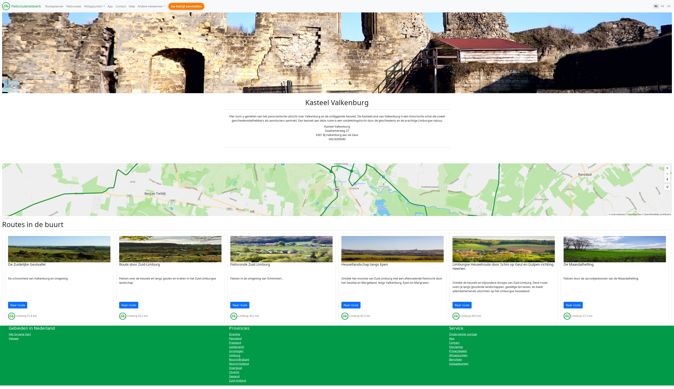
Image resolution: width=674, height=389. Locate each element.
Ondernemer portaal (463, 334)
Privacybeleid (458, 351)
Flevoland (235, 338)
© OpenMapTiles (633, 214)
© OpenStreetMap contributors (656, 214)
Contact (454, 343)
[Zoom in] (667, 168)
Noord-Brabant (239, 359)
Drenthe (234, 334)
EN (662, 6)
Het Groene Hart (20, 334)
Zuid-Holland (237, 381)
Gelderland (236, 347)
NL (656, 6)
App (451, 338)
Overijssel (235, 368)
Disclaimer (456, 347)
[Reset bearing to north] (667, 179)
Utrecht (234, 372)
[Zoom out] (667, 174)
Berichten (455, 359)
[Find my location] (667, 187)
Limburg (234, 355)
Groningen (236, 351)
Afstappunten (458, 355)
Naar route (17, 305)
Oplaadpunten (458, 364)
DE (668, 6)
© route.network (616, 214)
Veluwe (13, 338)
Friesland (235, 343)
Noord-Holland (239, 364)
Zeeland (234, 376)
